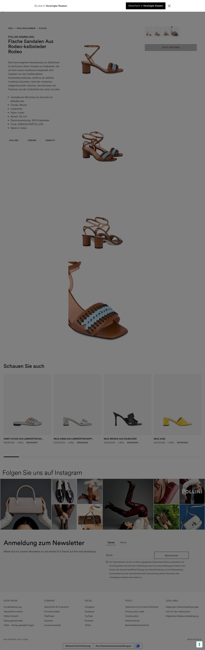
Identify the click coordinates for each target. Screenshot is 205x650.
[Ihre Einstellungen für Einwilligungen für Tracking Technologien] (199, 644)
